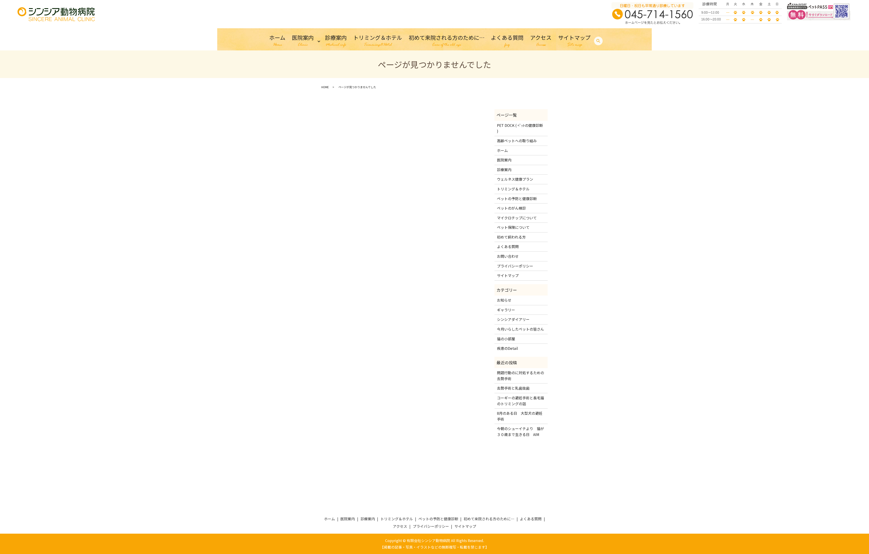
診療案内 (336, 40)
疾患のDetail (507, 348)
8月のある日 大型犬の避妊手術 (519, 416)
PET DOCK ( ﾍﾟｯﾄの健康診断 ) (520, 128)
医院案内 (303, 40)
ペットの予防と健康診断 (517, 198)
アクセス (540, 40)
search (598, 41)
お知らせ (504, 300)
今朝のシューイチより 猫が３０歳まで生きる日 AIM (520, 431)
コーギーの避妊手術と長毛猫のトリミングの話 (520, 400)
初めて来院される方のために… (447, 40)
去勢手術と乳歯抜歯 (513, 388)
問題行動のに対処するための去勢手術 (520, 375)
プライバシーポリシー (515, 266)
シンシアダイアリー (513, 319)
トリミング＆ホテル (377, 40)
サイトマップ (574, 40)
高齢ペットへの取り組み (517, 140)
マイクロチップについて (517, 217)
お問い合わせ (508, 256)
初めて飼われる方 (511, 237)
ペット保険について (513, 227)
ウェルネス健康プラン (515, 179)
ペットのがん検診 (511, 208)
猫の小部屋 (506, 338)
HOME (325, 87)
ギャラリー (506, 310)
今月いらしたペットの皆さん (520, 329)
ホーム (277, 40)
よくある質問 (507, 40)
